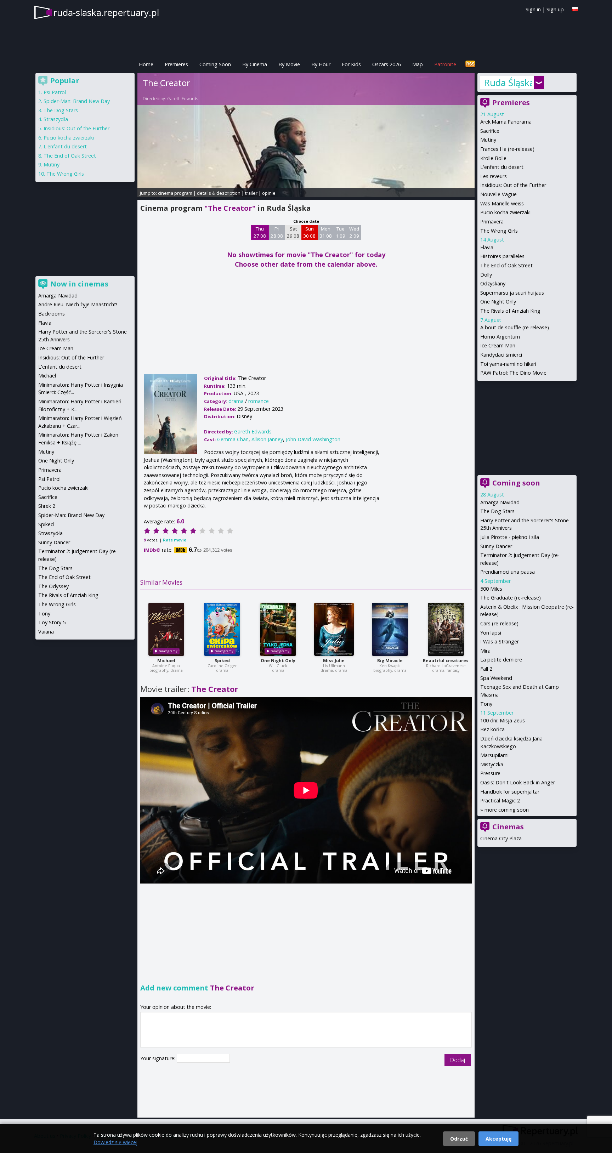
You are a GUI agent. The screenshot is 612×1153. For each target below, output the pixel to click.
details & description (218, 193)
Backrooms (51, 313)
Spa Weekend (496, 678)
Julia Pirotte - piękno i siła (509, 537)
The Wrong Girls (499, 230)
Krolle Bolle (493, 158)
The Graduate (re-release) (510, 597)
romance (258, 401)
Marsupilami (494, 755)
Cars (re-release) (499, 623)
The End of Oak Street (506, 265)
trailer (251, 193)
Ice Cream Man (497, 345)
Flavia (486, 247)
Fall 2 (486, 668)
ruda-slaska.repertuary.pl (106, 12)
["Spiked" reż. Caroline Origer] (222, 629)
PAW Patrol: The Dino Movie (513, 372)
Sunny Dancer (496, 546)
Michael (166, 661)
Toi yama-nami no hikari (508, 363)
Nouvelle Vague (498, 194)
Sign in (533, 9)
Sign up (555, 9)
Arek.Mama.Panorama (506, 121)
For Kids (351, 64)
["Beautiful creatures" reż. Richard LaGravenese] (446, 629)
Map (417, 64)
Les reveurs (493, 176)
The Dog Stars (497, 511)
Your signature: (158, 1058)
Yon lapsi (490, 632)
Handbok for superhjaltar (509, 791)
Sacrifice (489, 130)
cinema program (175, 193)
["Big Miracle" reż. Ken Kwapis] (390, 629)
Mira (485, 650)
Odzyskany (492, 283)
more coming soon (506, 809)
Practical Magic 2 (500, 800)
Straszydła (56, 119)
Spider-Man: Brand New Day (77, 101)
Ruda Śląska (508, 82)
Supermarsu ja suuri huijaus (512, 292)
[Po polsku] (575, 9)
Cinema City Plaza (501, 838)
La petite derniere (501, 659)
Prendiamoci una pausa (507, 571)
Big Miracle (390, 661)
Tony (486, 703)
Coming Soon (215, 64)
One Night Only (278, 661)
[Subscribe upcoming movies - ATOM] (470, 64)
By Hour (320, 64)
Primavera (492, 221)
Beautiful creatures (446, 661)
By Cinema (254, 64)
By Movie (289, 64)
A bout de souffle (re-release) (514, 327)
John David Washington (313, 439)
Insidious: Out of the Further (513, 185)
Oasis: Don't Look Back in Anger (517, 782)
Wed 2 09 (354, 232)
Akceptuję (498, 1138)
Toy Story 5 (52, 622)
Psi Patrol (55, 92)
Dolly (486, 274)
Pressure (490, 773)
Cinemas (508, 826)
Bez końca (492, 729)
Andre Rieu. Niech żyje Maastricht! (77, 304)
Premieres (176, 64)
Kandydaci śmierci (501, 354)
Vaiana (46, 631)
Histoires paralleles (502, 256)
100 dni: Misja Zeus (502, 720)
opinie (269, 193)
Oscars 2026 (386, 64)
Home (146, 64)
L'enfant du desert (501, 167)
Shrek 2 (46, 505)
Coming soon (516, 483)
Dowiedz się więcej (115, 1142)
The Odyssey (53, 586)
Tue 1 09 (340, 232)
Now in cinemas (79, 284)
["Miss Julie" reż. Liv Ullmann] (334, 629)
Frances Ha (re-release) (507, 149)
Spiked (222, 661)
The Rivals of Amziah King (510, 310)
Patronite (445, 64)
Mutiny (488, 139)
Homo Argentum (500, 336)
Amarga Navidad (500, 502)
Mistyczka (491, 764)
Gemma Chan (233, 439)
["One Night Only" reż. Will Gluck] (278, 629)
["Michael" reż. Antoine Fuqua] (166, 629)
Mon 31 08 (325, 232)
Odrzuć (459, 1138)
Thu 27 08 (260, 232)
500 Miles (491, 588)
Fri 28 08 (277, 232)
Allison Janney (267, 439)
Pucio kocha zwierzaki (505, 212)
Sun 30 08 (309, 232)
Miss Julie (334, 661)
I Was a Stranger (499, 641)
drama (236, 401)
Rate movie (174, 540)
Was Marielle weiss (502, 203)
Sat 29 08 (293, 232)
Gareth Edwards (182, 99)
